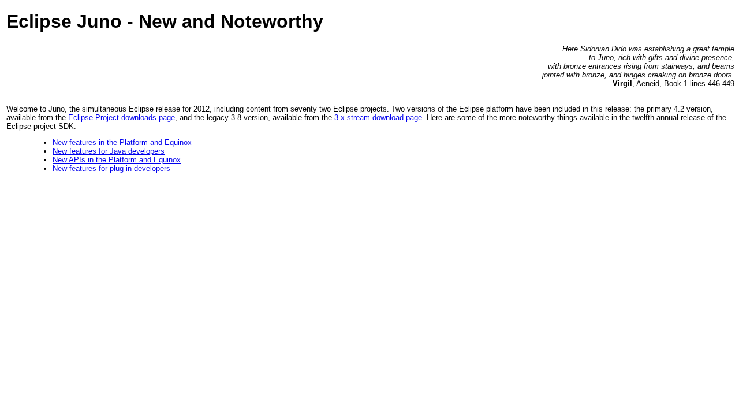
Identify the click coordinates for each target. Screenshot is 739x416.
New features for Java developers (109, 151)
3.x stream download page (378, 117)
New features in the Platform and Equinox (122, 142)
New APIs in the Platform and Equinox (117, 159)
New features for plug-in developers (111, 168)
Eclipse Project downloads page (121, 117)
